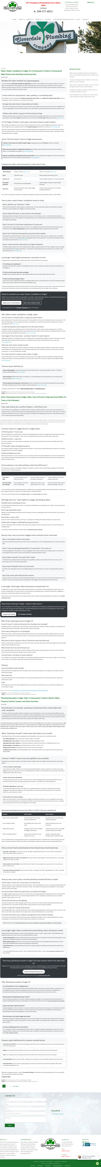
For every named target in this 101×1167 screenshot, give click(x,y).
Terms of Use (67, 1165)
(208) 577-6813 (66, 1156)
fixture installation (34, 923)
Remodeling (28, 1080)
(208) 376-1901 (66, 1151)
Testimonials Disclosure (57, 1165)
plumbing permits (24, 393)
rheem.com (60, 117)
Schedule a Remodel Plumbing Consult (33, 971)
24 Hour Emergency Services (27, 1146)
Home (14, 19)
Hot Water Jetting (25, 494)
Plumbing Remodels (42, 690)
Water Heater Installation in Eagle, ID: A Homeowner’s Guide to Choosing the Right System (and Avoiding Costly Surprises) (84, 74)
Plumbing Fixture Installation (29, 690)
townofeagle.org (55, 126)
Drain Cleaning (37, 494)
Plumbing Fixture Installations (28, 1144)
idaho (35, 694)
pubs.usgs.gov (6, 145)
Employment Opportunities (63, 19)
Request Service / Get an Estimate (11, 302)
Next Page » (16, 1086)
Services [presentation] (29, 19)
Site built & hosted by (50, 1163)
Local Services (22, 693)
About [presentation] (21, 19)
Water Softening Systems (27, 388)
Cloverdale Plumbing (58, 1114)
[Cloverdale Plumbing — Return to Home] (12, 6)
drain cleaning (15, 694)
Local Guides (18, 1080)
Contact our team (6, 1076)
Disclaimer (33, 1165)
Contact (85, 19)
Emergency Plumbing (21, 307)
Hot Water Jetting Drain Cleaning (28, 1149)
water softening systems (11, 1032)
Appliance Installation (10, 392)
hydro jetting (30, 694)
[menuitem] (14, 19)
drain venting (7, 1081)
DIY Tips (8, 693)
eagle (6, 393)
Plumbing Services (40, 388)
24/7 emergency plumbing (53, 951)
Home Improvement (25, 392)
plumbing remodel (27, 1081)
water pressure (34, 1081)
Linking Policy (40, 1165)
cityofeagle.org (35, 157)
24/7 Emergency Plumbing (24, 614)
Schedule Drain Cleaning (9, 614)
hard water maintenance (13, 393)
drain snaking (21, 694)
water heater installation (40, 393)
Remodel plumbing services (22, 923)
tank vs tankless (31, 393)
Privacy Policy (48, 1165)
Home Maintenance (14, 693)
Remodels (39, 19)
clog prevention (8, 694)
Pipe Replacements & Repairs (35, 529)
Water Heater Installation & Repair (29, 1142)
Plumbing (32, 392)
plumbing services (42, 975)
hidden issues (17, 1081)
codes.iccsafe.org (27, 151)
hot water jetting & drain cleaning (56, 1000)
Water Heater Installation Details (31, 302)
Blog (78, 19)
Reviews (48, 19)
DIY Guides (18, 392)
